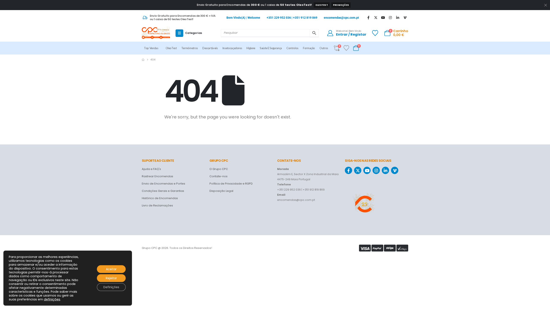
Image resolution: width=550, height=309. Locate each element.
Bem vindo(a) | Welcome (243, 17)
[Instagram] (390, 18)
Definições (111, 287)
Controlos (292, 48)
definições (52, 299)
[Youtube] (383, 18)
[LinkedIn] (398, 18)
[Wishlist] (375, 33)
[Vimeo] (405, 18)
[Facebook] (368, 18)
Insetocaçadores (232, 48)
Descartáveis (210, 48)
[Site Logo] (156, 33)
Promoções (341, 5)
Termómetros (189, 48)
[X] (376, 18)
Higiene (250, 48)
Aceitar (111, 269)
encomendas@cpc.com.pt (341, 17)
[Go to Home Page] (143, 59)
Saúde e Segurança (271, 48)
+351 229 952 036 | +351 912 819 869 (292, 17)
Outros (323, 48)
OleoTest (321, 5)
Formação (309, 48)
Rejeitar (111, 278)
